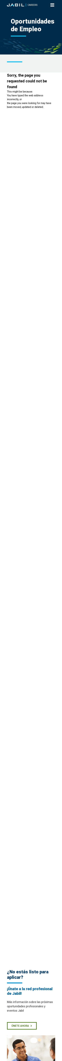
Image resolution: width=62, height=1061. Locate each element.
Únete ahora (20, 1025)
